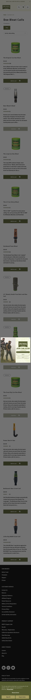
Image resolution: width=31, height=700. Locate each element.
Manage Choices (15, 692)
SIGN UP (23, 354)
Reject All (8, 697)
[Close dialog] (29, 338)
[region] (15, 691)
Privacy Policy (10, 689)
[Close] (29, 684)
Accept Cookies (22, 697)
